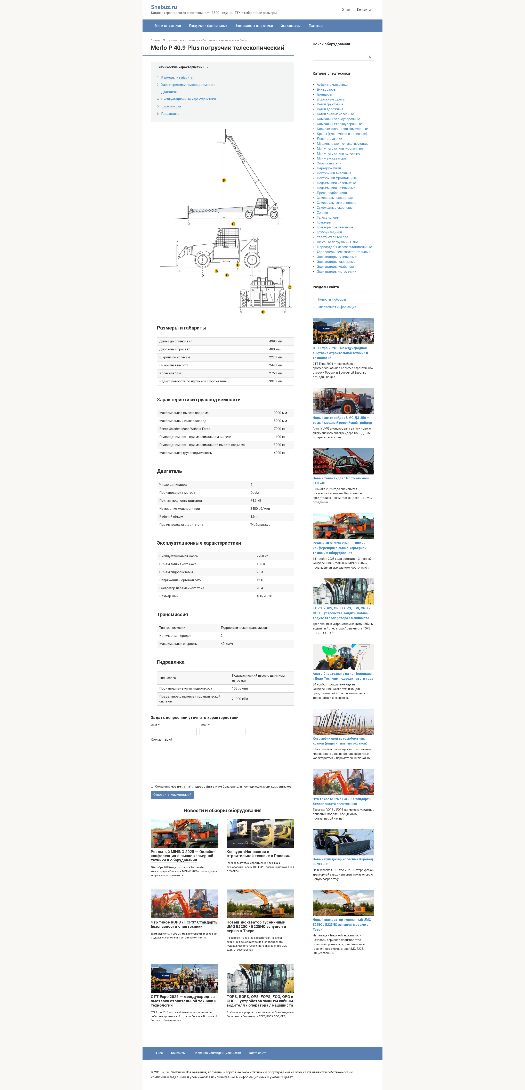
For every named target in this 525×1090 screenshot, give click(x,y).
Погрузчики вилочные (334, 173)
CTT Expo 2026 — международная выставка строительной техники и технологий (184, 1001)
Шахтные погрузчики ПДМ (337, 242)
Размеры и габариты (177, 78)
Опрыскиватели (329, 163)
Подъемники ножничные (336, 188)
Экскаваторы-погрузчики (254, 26)
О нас (346, 9)
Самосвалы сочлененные (336, 203)
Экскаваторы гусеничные (337, 257)
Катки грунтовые (330, 104)
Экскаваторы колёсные (335, 267)
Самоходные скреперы (335, 208)
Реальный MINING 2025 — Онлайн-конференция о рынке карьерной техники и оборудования (183, 856)
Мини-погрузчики (168, 26)
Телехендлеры (328, 217)
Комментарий (161, 739)
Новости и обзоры (332, 299)
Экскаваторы (291, 26)
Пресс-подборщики (332, 193)
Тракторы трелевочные (335, 227)
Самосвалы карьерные (335, 198)
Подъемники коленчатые (336, 183)
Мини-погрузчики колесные (338, 153)
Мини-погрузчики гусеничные (340, 149)
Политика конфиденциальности (217, 1053)
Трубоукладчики (329, 232)
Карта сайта (257, 1053)
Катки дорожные (330, 109)
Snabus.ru (164, 7)
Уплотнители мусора (332, 237)
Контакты (364, 9)
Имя (155, 725)
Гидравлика (170, 114)
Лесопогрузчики (329, 139)
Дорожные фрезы (331, 99)
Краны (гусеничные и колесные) (342, 134)
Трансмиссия (171, 106)
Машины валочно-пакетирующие (343, 144)
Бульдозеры (326, 89)
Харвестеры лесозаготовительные (343, 252)
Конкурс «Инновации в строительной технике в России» (258, 853)
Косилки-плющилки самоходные (342, 129)
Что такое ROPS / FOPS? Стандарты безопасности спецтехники (184, 924)
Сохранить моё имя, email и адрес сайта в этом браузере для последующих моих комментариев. (223, 786)
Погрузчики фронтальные (208, 26)
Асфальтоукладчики (332, 85)
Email (205, 725)
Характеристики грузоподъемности (188, 85)
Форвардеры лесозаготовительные (344, 247)
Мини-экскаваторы (332, 158)
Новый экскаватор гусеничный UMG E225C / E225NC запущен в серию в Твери (256, 926)
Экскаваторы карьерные (336, 262)
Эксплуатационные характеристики (188, 99)
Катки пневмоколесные (335, 114)
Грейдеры (324, 94)
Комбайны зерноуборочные (338, 119)
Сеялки (322, 212)
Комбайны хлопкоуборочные (339, 124)
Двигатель (169, 92)
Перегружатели (329, 168)
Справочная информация (337, 307)
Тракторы (316, 26)
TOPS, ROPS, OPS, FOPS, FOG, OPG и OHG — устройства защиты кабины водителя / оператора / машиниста (260, 1001)
